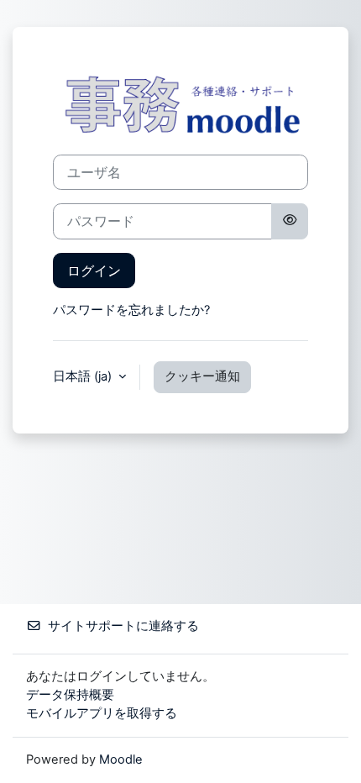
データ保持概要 (70, 694)
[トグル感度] (289, 221)
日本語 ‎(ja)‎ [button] (84, 376)
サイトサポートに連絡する (123, 625)
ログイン (94, 270)
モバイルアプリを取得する (101, 713)
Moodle (121, 759)
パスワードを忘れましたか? (131, 310)
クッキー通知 (202, 376)
